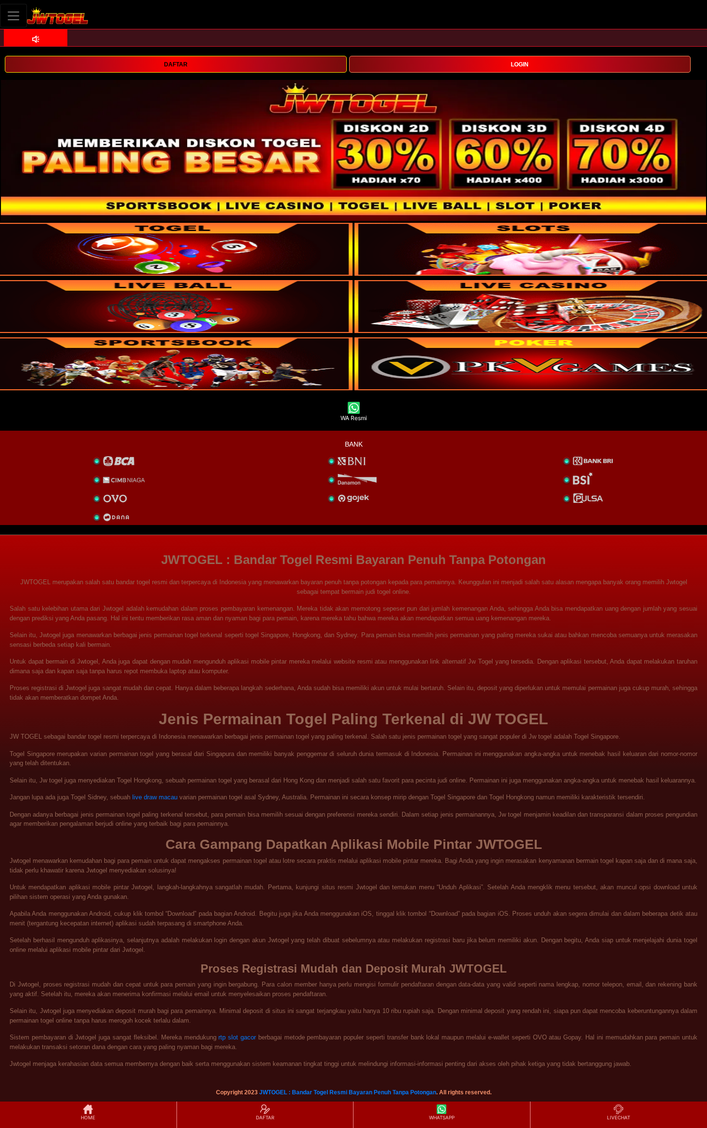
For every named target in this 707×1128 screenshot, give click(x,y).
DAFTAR (176, 64)
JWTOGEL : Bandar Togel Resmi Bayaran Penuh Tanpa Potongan (347, 1092)
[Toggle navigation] (13, 15)
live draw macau (154, 797)
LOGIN (520, 64)
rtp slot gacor (237, 1037)
